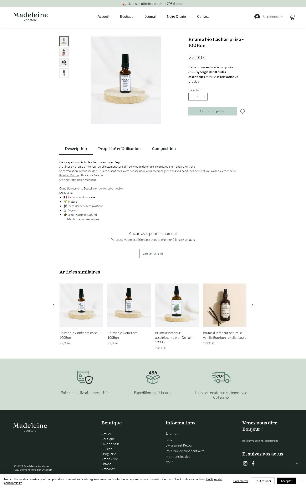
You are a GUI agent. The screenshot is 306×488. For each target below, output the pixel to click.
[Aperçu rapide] (81, 305)
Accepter (286, 481)
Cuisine (106, 449)
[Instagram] (245, 463)
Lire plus (193, 81)
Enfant (106, 464)
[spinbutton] (198, 96)
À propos (172, 434)
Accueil (106, 434)
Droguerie (108, 454)
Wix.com (47, 469)
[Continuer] (297, 463)
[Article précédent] (53, 305)
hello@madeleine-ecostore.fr (260, 440)
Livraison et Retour (179, 445)
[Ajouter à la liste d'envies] (242, 111)
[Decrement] (191, 96)
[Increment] (204, 96)
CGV (169, 462)
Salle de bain (110, 444)
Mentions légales (178, 456)
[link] (292, 17)
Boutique (108, 439)
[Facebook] (253, 463)
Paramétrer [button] (240, 481)
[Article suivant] (252, 305)
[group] (153, 317)
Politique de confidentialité (184, 451)
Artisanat (108, 469)
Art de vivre (109, 459)
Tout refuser (263, 481)
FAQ (169, 440)
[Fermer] (301, 481)
